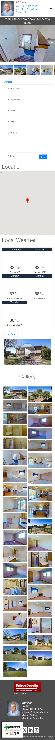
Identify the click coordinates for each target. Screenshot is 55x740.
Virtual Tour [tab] (9, 334)
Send (43, 157)
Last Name (14, 99)
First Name (14, 88)
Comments (13, 132)
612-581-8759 (30, 6)
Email (11, 110)
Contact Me (21, 12)
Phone (12, 121)
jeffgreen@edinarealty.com (35, 712)
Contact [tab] (8, 82)
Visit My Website (30, 715)
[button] (5, 39)
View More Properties (26, 9)
